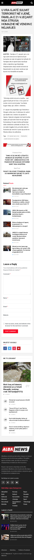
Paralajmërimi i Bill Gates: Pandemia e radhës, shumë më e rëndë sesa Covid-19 (20, 202)
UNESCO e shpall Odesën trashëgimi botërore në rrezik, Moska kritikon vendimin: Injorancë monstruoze (20, 236)
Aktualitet (4, 492)
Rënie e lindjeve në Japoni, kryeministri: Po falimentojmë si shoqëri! (20, 224)
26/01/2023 (16, 242)
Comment (7, 274)
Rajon (25, 492)
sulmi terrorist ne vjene (11, 139)
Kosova (14, 492)
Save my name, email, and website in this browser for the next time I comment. (18, 325)
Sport (25, 499)
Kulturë (14, 494)
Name (5, 298)
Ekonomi (4, 499)
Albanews (4, 550)
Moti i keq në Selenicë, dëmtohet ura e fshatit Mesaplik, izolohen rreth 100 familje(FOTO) (13, 388)
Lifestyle (15, 499)
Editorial (4, 497)
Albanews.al (9, 553)
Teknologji (26, 502)
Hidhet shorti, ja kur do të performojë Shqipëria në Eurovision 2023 (18, 527)
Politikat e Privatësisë (24, 550)
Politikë (14, 506)
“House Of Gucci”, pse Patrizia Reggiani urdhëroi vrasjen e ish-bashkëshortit (18, 410)
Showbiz (26, 494)
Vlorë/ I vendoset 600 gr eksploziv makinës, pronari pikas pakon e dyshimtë (19, 428)
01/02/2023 (16, 196)
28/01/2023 (16, 206)
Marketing (12, 550)
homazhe (24, 136)
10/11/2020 (4, 31)
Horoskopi (4, 502)
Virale (25, 504)
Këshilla (3, 504)
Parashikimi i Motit (16, 502)
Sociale (25, 497)
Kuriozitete (15, 497)
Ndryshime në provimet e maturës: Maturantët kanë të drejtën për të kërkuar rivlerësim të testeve (21, 517)
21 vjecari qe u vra (13, 136)
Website (5, 315)
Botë (2, 494)
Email (5, 306)
